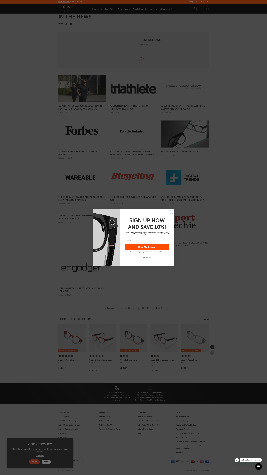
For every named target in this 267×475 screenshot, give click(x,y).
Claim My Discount (147, 247)
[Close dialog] (171, 212)
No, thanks (147, 258)
